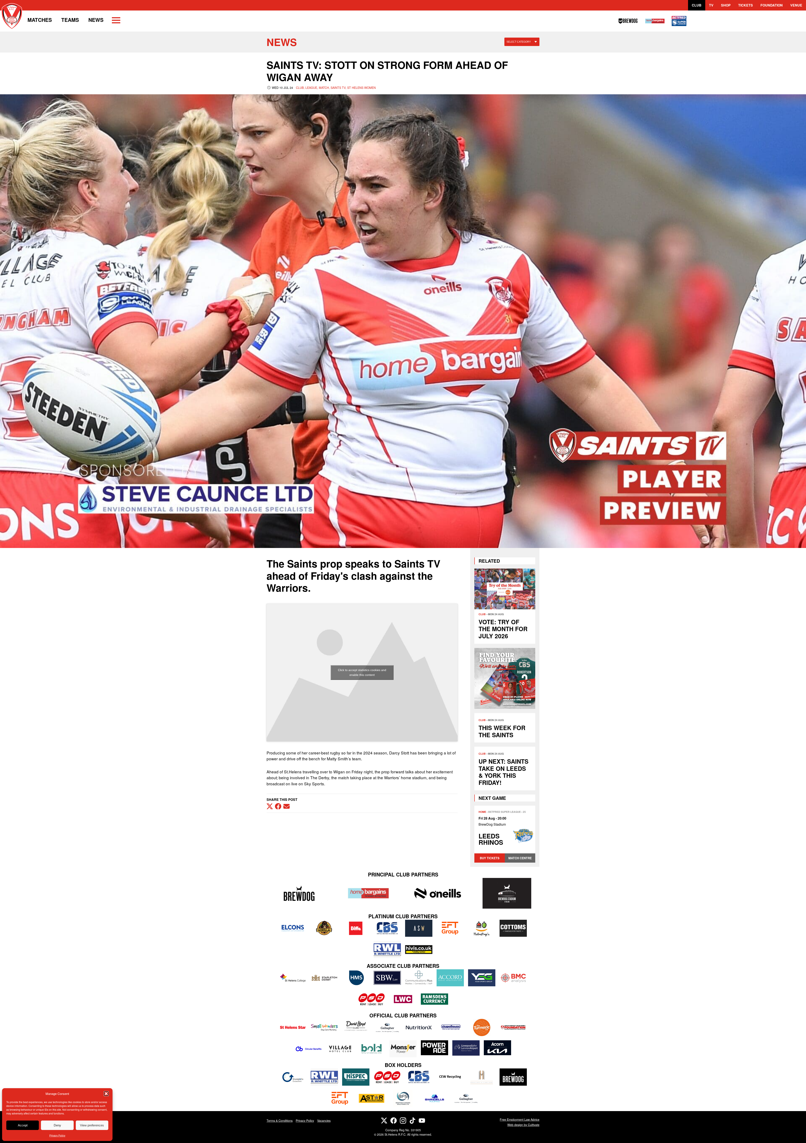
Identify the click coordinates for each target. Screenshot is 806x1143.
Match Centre (520, 858)
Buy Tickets (489, 858)
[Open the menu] (116, 21)
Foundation (771, 5)
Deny (57, 1125)
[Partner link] (299, 893)
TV (711, 5)
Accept (22, 1125)
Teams (70, 19)
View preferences (92, 1125)
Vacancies (324, 1120)
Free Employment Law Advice (519, 1119)
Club (696, 5)
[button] (106, 1094)
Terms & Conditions (280, 1120)
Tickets (745, 5)
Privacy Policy (57, 1135)
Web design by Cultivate (523, 1125)
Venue (796, 5)
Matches (39, 19)
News (95, 19)
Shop (726, 5)
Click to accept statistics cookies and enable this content (362, 672)
